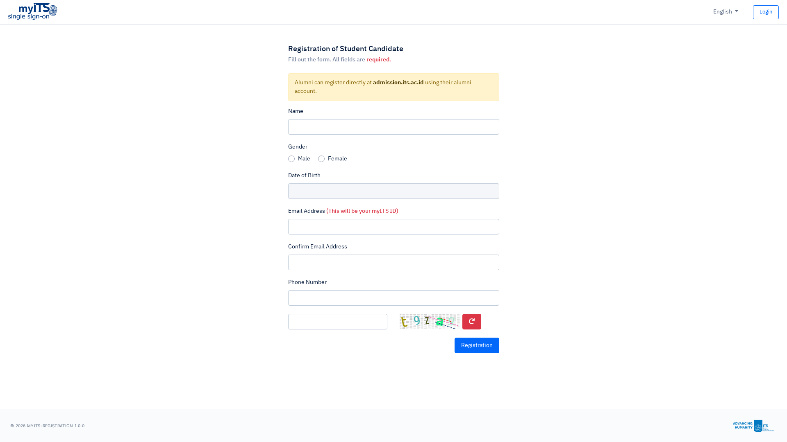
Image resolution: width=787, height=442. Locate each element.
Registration (477, 345)
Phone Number (307, 282)
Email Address (343, 211)
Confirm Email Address (317, 247)
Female (337, 159)
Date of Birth (304, 175)
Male (304, 159)
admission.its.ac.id (398, 83)
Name (295, 111)
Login (766, 12)
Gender (297, 147)
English (723, 12)
